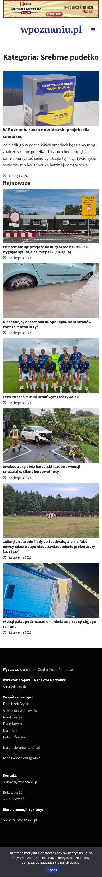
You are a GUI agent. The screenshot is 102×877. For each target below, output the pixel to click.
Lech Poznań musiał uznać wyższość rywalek (41, 396)
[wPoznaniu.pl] (51, 29)
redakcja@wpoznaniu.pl (20, 782)
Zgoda (52, 870)
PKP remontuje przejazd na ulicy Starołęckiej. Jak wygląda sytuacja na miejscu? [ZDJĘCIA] (45, 249)
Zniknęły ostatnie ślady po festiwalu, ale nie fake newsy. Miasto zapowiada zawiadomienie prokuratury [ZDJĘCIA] (49, 546)
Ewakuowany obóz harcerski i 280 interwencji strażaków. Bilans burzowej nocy (41, 469)
